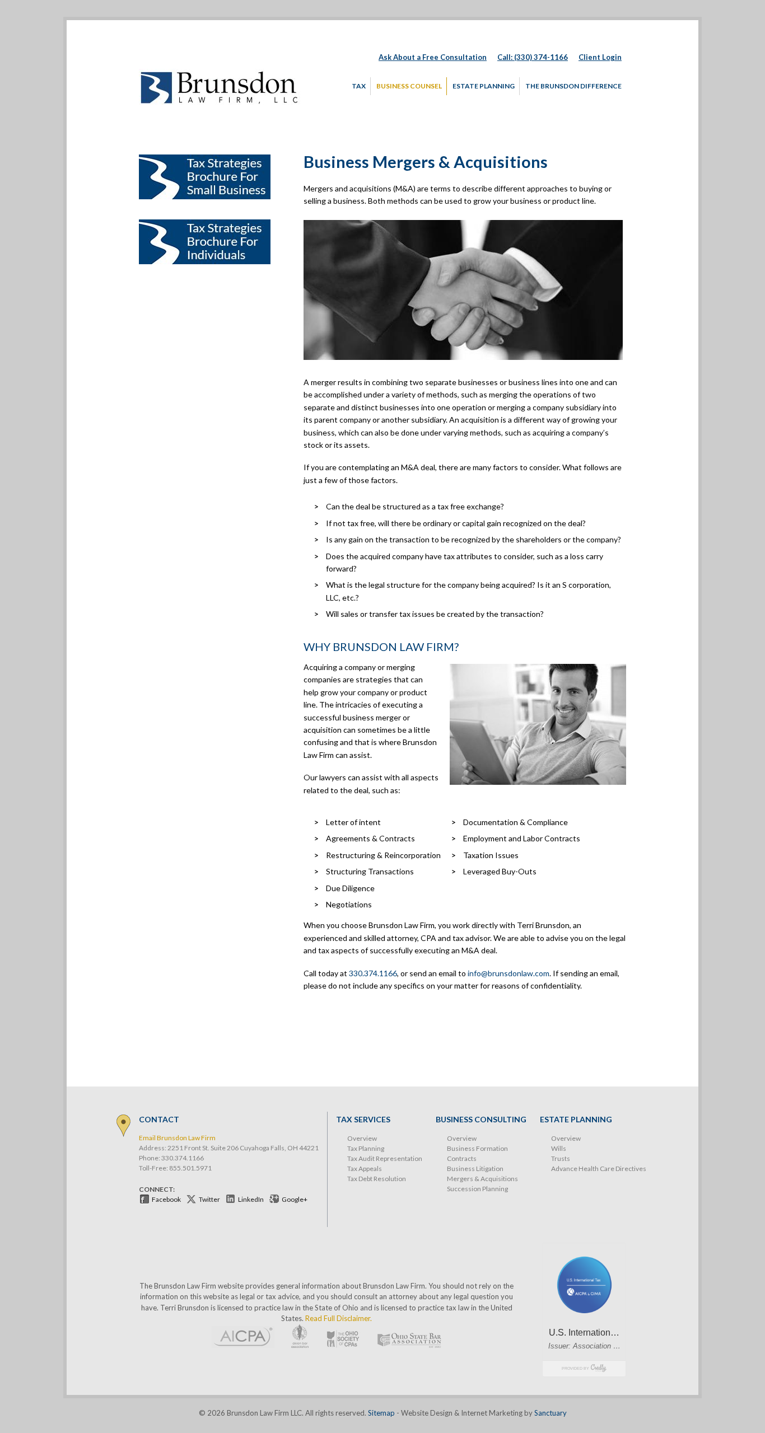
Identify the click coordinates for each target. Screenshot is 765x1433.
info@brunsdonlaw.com (508, 973)
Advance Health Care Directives (598, 1168)
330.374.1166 (373, 973)
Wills (558, 1148)
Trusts (560, 1158)
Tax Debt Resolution (376, 1178)
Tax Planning (365, 1148)
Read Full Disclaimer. (338, 1318)
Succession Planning (477, 1188)
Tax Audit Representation (384, 1158)
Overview (362, 1138)
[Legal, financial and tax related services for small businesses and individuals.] (220, 103)
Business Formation (477, 1148)
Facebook (166, 1199)
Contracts (462, 1158)
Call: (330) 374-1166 (532, 57)
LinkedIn (251, 1199)
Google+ (294, 1199)
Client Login (600, 57)
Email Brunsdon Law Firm (177, 1138)
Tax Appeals (364, 1168)
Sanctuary (550, 1412)
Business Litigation (475, 1168)
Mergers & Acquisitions (482, 1178)
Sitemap (381, 1412)
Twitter (209, 1199)
